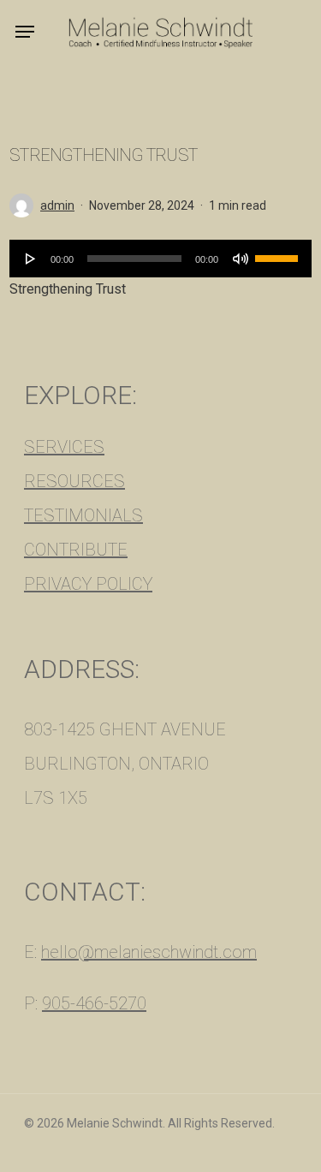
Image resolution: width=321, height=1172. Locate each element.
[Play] (31, 258)
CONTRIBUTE (76, 549)
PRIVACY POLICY (88, 584)
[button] (24, 31)
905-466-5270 (94, 1003)
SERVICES (64, 447)
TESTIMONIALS (83, 515)
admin (57, 205)
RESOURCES (74, 481)
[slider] (279, 252)
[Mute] (240, 258)
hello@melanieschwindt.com (149, 952)
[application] (160, 258)
